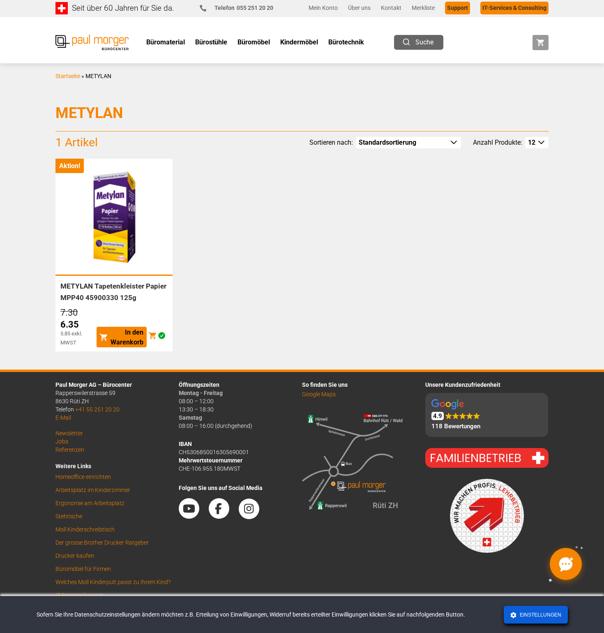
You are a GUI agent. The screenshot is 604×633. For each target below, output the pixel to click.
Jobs (61, 441)
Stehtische (68, 516)
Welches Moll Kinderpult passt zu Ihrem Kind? (113, 582)
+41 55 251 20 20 (97, 409)
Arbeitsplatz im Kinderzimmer (92, 490)
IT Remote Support (79, 595)
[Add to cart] (152, 335)
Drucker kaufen (74, 555)
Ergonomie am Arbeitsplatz (89, 503)
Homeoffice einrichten (83, 477)
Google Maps (319, 394)
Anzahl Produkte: (497, 142)
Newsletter (69, 433)
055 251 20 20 (243, 8)
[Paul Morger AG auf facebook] (223, 516)
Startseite (67, 76)
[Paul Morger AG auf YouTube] (193, 516)
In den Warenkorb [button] (127, 337)
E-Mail (63, 417)
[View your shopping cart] (541, 42)
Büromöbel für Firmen (83, 569)
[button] (486, 415)
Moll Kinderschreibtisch (85, 529)
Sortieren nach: (331, 142)
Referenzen (69, 449)
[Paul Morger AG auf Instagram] (253, 516)
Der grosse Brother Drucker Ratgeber (102, 542)
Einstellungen (540, 615)
